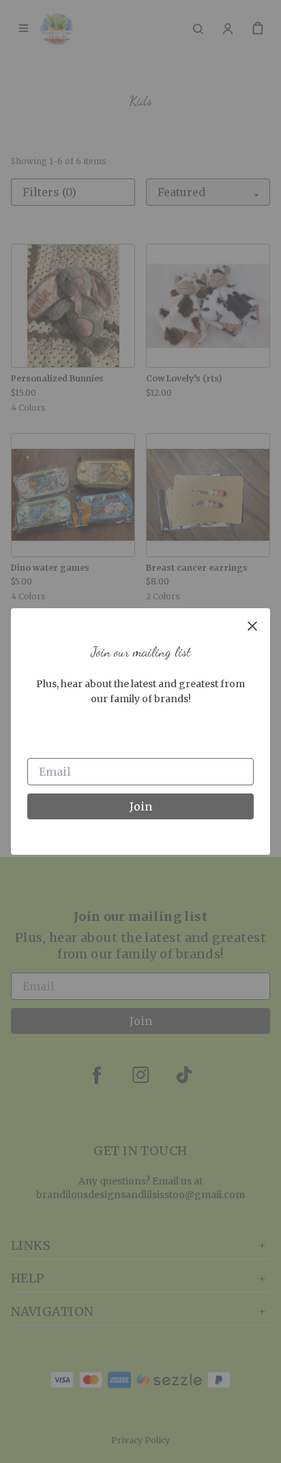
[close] (252, 626)
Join (141, 806)
